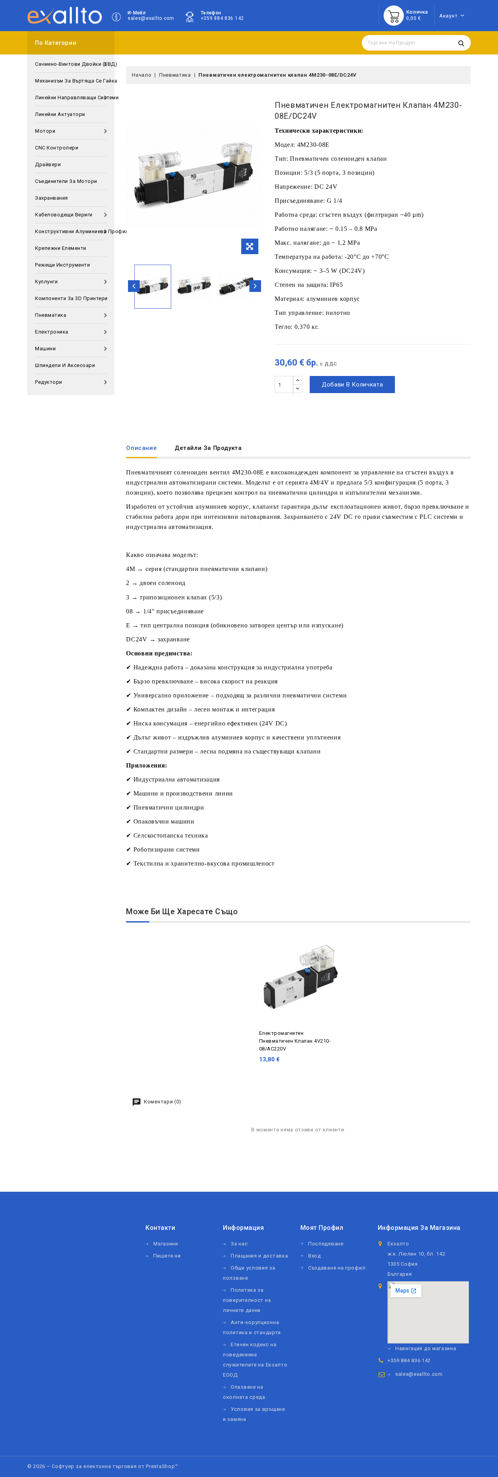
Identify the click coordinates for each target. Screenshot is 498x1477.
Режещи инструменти (62, 265)
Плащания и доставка (259, 1256)
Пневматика (50, 315)
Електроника (51, 332)
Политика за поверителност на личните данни (247, 1300)
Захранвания (51, 198)
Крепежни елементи (60, 248)
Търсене (461, 43)
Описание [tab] (141, 447)
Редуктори (48, 382)
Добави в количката (352, 384)
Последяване (326, 1244)
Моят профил (322, 1227)
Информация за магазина (419, 1227)
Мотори (45, 131)
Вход (314, 1256)
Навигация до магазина (425, 1348)
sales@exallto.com (151, 18)
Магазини (165, 1244)
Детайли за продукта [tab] (208, 447)
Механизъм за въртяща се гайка (71, 81)
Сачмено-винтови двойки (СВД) (71, 64)
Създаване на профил (336, 1268)
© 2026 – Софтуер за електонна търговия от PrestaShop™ (102, 1466)
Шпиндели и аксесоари (65, 365)
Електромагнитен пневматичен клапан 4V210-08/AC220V (295, 1041)
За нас (239, 1244)
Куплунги (46, 282)
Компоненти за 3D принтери (71, 298)
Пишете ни (167, 1256)
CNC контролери (56, 148)
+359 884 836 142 (222, 18)
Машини (45, 348)
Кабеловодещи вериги (64, 215)
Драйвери (48, 164)
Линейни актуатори (60, 114)
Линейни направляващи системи (71, 97)
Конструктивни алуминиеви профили (71, 231)
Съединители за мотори (66, 181)
